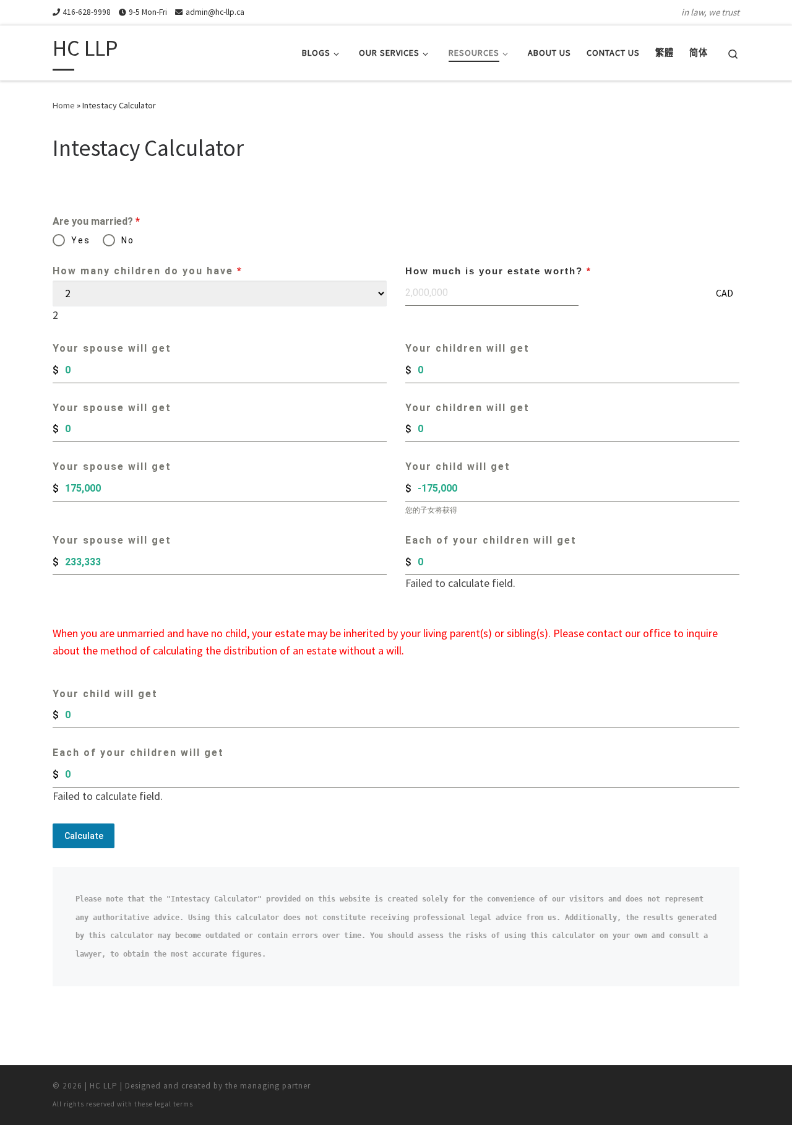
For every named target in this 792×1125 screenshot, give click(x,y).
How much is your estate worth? (498, 271)
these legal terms (163, 1104)
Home (64, 105)
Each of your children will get (491, 540)
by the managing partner (262, 1085)
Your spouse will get (112, 348)
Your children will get (467, 348)
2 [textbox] (55, 315)
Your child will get (457, 466)
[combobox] (55, 315)
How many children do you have (148, 271)
